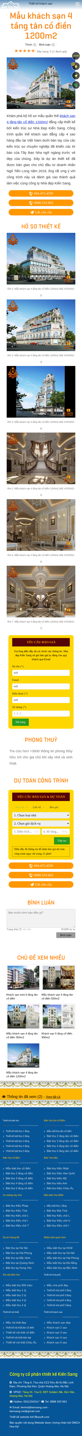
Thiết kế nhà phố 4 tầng (59, 1300)
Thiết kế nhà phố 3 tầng (59, 1295)
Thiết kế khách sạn (53, 1312)
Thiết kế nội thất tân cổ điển (20, 1327)
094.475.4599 (43, 193)
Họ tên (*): (18, 666)
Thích (28, 44)
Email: (15, 680)
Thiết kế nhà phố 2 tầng (59, 1290)
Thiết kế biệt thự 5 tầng (17, 1151)
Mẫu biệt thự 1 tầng (57, 1206)
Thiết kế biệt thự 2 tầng (17, 1136)
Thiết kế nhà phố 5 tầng (59, 1305)
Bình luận (45, 44)
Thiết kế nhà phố (52, 1275)
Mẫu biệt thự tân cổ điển (59, 1131)
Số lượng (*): (19, 707)
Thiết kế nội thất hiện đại (18, 1337)
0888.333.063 (43, 203)
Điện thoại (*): (20, 693)
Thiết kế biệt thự (11, 1120)
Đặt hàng (20, 722)
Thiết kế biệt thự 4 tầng (17, 1146)
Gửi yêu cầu (43, 212)
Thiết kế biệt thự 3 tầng (17, 1141)
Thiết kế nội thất (11, 1312)
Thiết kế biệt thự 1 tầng (17, 1131)
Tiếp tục (61, 840)
